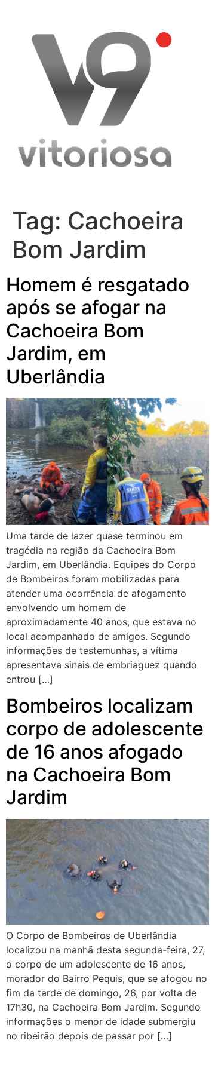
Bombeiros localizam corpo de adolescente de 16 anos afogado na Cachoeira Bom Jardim (105, 751)
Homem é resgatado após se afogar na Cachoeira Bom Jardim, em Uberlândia (97, 330)
